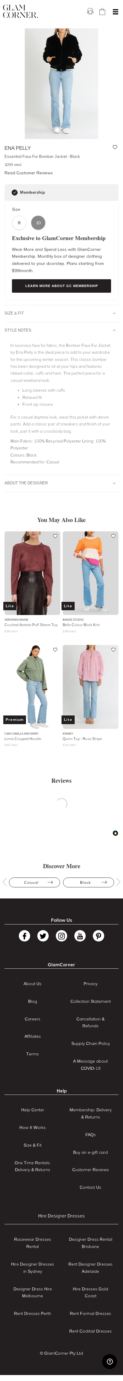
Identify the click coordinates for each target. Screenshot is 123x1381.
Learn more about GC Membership (61, 286)
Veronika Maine (16, 619)
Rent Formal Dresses (90, 1313)
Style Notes (17, 330)
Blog (32, 1001)
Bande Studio (73, 619)
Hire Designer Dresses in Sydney (32, 1267)
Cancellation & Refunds (90, 1022)
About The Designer (26, 482)
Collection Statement (90, 1001)
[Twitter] (43, 935)
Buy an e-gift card (90, 1152)
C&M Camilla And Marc (21, 733)
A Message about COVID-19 (90, 1064)
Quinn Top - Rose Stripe (82, 738)
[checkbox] (15, 193)
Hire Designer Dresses (61, 1216)
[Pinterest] (98, 935)
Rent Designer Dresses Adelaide (90, 1267)
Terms (32, 1054)
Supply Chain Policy (90, 1043)
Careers (32, 1019)
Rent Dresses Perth (32, 1313)
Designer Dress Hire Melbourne (32, 1292)
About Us (32, 983)
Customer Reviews (90, 1169)
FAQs (90, 1134)
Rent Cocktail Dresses (90, 1331)
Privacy (91, 983)
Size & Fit (14, 313)
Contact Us (90, 1187)
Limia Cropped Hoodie (22, 738)
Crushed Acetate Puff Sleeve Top (31, 624)
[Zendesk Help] (109, 1361)
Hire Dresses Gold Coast (90, 1292)
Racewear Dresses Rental (32, 1243)
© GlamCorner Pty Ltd (61, 1353)
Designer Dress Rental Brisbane (90, 1243)
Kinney (68, 733)
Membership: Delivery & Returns (91, 1113)
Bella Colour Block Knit (81, 624)
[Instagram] (61, 935)
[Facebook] (24, 935)
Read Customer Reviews (28, 173)
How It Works (32, 1127)
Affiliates (32, 1036)
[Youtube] (80, 935)
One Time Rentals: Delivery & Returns (33, 1166)
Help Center (32, 1110)
